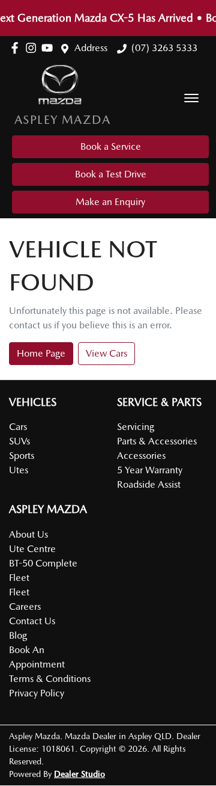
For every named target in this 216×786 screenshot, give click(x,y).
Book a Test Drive (110, 174)
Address (90, 48)
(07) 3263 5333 (164, 48)
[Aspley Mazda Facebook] (17, 48)
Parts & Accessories (157, 441)
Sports (21, 455)
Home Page (41, 353)
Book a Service (110, 146)
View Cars (106, 353)
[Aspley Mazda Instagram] (33, 48)
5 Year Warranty (149, 470)
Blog (18, 635)
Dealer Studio (79, 774)
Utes (18, 470)
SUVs (19, 441)
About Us (28, 534)
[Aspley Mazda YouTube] (49, 48)
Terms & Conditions (50, 678)
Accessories (141, 455)
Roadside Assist (149, 484)
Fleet (19, 592)
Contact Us (32, 621)
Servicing (135, 426)
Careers (25, 606)
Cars (18, 426)
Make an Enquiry (110, 201)
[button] (191, 98)
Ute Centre (32, 548)
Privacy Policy (36, 693)
